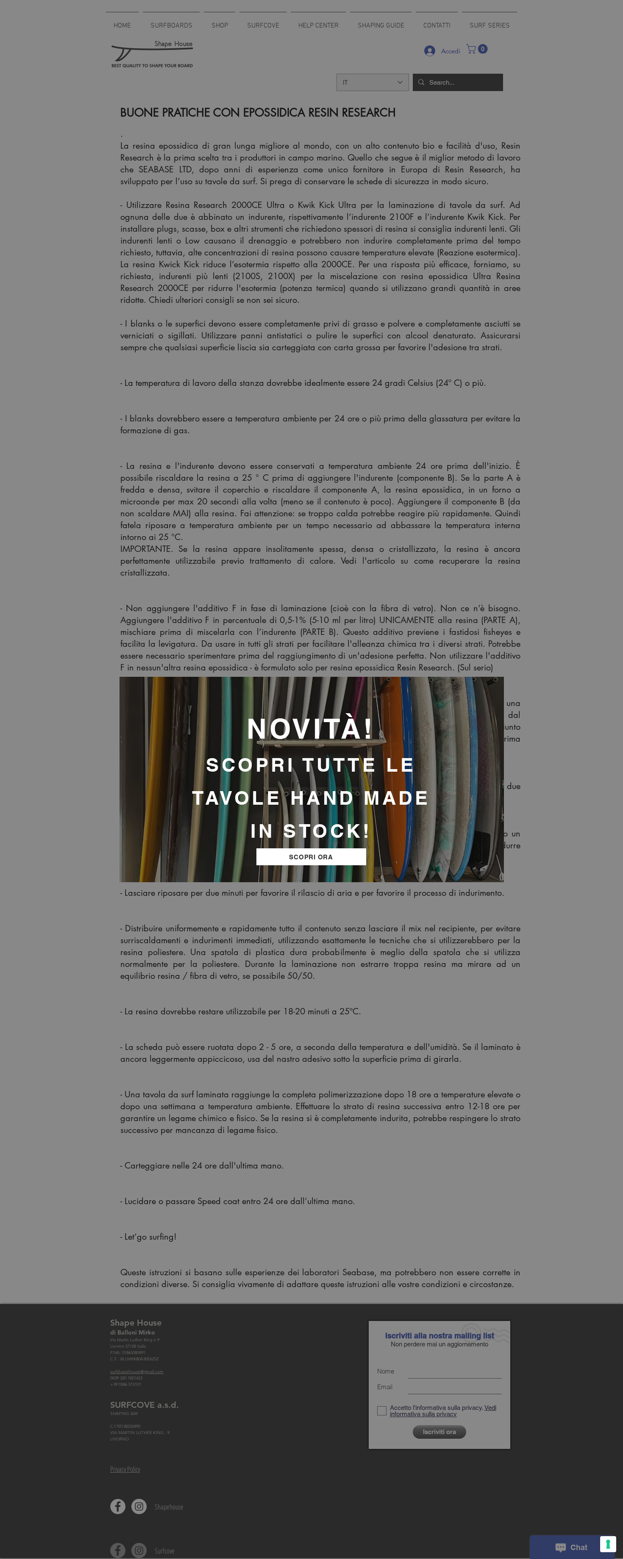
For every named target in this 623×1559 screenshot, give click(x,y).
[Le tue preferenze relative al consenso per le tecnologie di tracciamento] (608, 1544)
